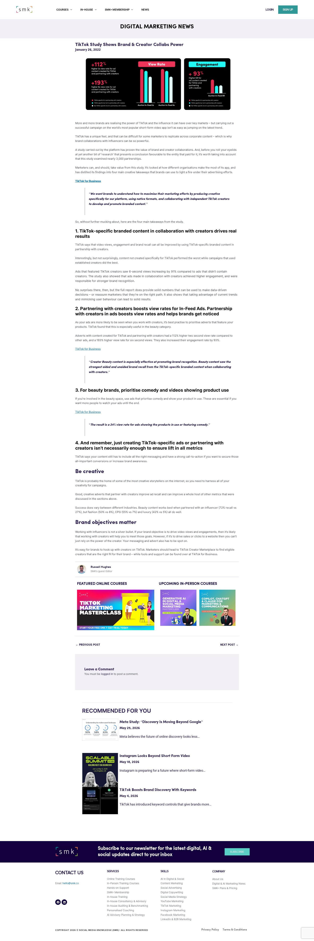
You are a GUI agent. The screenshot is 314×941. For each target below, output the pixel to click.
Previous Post (88, 644)
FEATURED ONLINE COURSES (102, 584)
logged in (107, 674)
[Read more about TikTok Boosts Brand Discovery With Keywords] (100, 800)
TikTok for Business (88, 349)
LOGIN (270, 9)
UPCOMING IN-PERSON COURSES (188, 584)
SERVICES (113, 871)
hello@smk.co (71, 883)
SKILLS (165, 871)
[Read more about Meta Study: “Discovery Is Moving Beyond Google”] (100, 729)
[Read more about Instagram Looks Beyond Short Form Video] (100, 775)
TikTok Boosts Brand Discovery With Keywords (158, 790)
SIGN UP (288, 9)
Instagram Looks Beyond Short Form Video (155, 756)
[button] (81, 610)
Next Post (229, 644)
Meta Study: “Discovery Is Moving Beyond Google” (161, 722)
